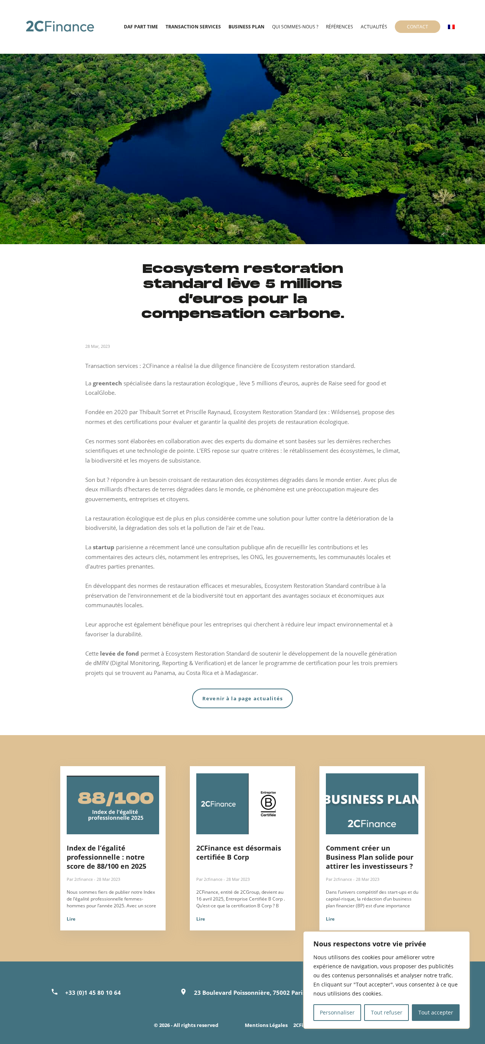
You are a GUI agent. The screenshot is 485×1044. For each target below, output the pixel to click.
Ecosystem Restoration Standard (275, 412)
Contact (417, 26)
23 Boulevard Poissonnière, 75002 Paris (249, 992)
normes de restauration (168, 585)
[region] (386, 980)
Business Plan (246, 26)
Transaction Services (193, 26)
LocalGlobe (99, 392)
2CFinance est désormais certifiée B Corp (238, 852)
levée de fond (119, 653)
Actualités (374, 26)
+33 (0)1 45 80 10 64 (93, 992)
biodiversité (207, 595)
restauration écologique (124, 518)
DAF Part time (141, 26)
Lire (71, 919)
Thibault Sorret (158, 412)
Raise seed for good (354, 383)
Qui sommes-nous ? (295, 26)
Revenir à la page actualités (242, 698)
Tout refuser (386, 1012)
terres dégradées (180, 489)
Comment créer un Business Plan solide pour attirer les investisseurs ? (369, 857)
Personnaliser (337, 1012)
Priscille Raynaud (208, 412)
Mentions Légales (266, 1025)
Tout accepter (435, 1012)
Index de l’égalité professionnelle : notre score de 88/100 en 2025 (106, 857)
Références (339, 26)
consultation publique (235, 547)
